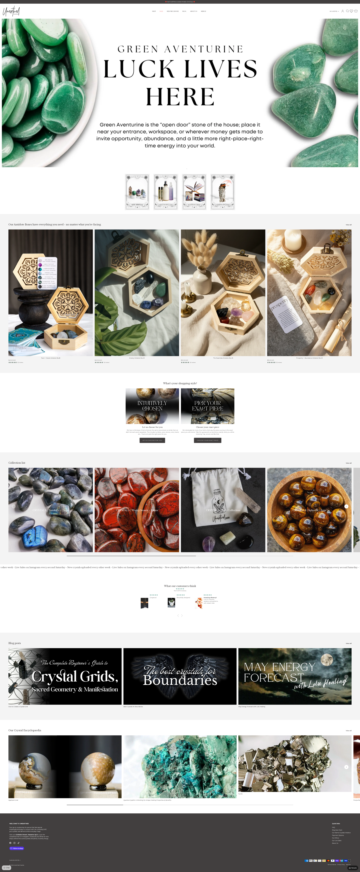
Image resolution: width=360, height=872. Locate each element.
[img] (180, 589)
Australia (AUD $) (14, 860)
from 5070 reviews (180, 591)
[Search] (347, 11)
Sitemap (348, 864)
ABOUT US (193, 11)
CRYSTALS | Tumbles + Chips (51, 510)
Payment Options (338, 835)
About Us (335, 843)
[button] (181, 169)
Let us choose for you (152, 440)
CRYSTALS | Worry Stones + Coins (137, 510)
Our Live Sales (336, 840)
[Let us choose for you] (152, 406)
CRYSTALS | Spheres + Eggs (309, 510)
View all (349, 225)
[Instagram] (14, 843)
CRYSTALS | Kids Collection (223, 510)
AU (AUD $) (333, 11)
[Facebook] (10, 843)
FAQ (333, 827)
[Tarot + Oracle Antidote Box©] (50, 292)
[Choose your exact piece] (207, 406)
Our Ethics (335, 838)
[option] (180, 93)
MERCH (203, 11)
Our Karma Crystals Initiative (341, 833)
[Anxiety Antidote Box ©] (137, 292)
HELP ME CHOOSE (173, 11)
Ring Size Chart (337, 830)
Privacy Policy (341, 864)
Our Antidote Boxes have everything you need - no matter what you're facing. (54, 224)
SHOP (154, 11)
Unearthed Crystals (19, 865)
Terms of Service (332, 864)
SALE (161, 11)
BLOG (184, 11)
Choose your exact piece (207, 440)
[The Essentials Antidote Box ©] (223, 292)
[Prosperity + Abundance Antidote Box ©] (309, 292)
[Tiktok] (19, 843)
